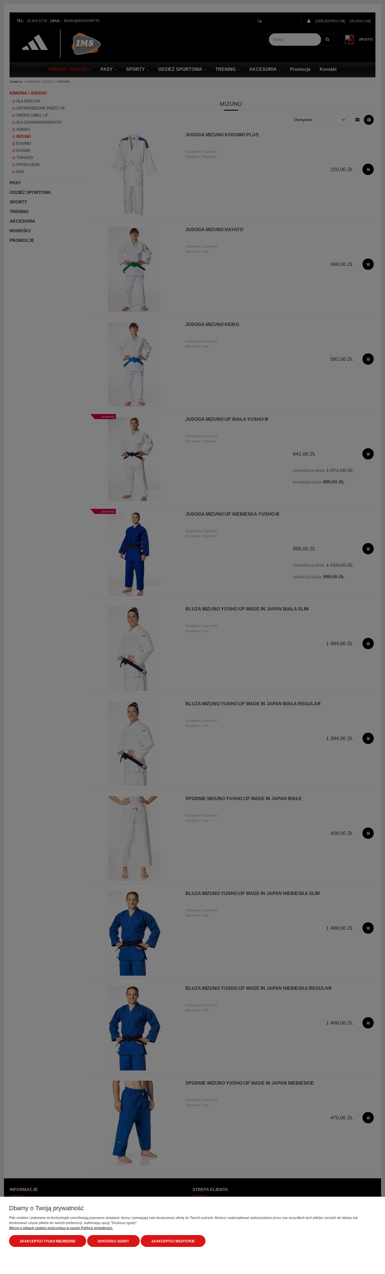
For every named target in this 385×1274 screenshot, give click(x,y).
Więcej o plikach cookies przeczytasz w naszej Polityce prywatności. (61, 1228)
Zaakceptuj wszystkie (173, 1241)
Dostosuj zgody (113, 1241)
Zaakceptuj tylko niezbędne (48, 1241)
